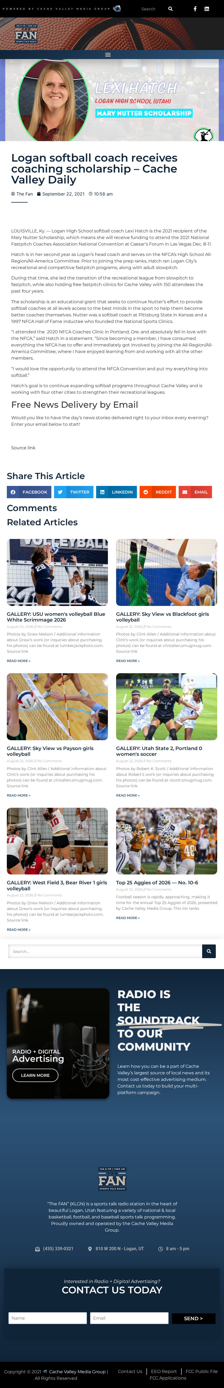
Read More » (18, 661)
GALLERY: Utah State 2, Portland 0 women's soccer (159, 751)
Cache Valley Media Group (74, 8)
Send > (193, 1319)
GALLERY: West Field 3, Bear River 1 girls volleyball (57, 886)
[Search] (170, 8)
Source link (23, 447)
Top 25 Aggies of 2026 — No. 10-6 (157, 883)
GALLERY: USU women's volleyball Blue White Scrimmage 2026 (56, 617)
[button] (108, 54)
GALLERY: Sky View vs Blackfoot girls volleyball (162, 617)
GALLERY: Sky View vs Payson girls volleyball (50, 751)
